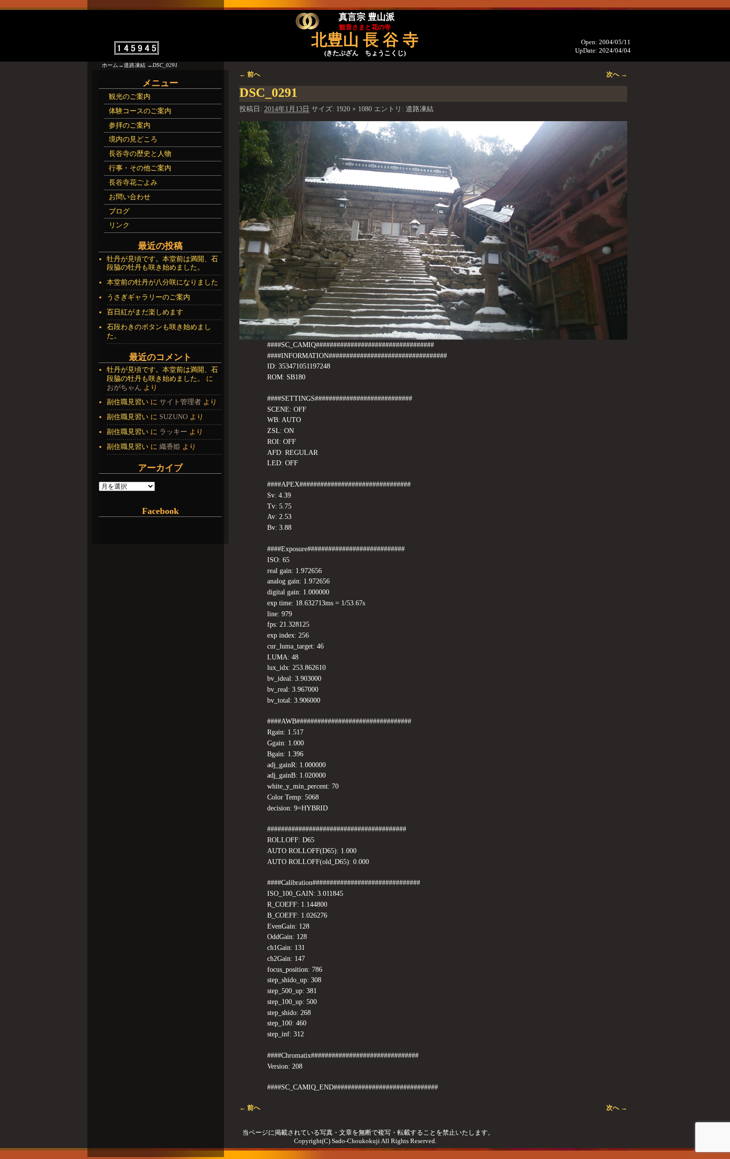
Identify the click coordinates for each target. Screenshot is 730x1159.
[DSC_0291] (433, 230)
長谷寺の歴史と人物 (140, 153)
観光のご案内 (129, 96)
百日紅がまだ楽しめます (145, 312)
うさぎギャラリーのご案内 (148, 297)
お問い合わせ (129, 197)
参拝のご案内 (129, 125)
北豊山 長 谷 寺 (365, 40)
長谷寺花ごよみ (133, 182)
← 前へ (249, 74)
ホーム (110, 65)
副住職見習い (127, 402)
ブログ (119, 211)
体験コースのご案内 (140, 111)
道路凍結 (135, 65)
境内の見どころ (133, 139)
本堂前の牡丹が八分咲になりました (162, 282)
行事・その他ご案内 (140, 168)
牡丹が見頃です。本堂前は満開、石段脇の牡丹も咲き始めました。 (162, 263)
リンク (119, 225)
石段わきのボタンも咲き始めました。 (159, 331)
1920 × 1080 (354, 109)
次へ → (616, 74)
